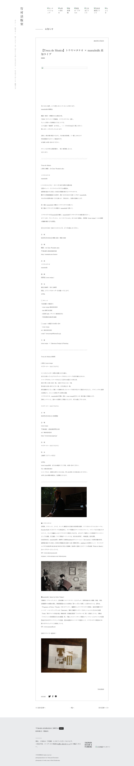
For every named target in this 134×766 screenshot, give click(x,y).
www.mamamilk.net (50, 626)
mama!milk (44, 109)
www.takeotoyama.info (50, 553)
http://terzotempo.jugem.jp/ (49, 435)
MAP (61, 728)
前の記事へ (41, 707)
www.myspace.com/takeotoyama (56, 556)
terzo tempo (44, 343)
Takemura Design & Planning (59, 343)
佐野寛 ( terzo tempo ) (47, 277)
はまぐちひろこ (54, 406)
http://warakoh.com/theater (49, 254)
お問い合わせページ (64, 744)
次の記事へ (102, 707)
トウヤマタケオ (63, 119)
